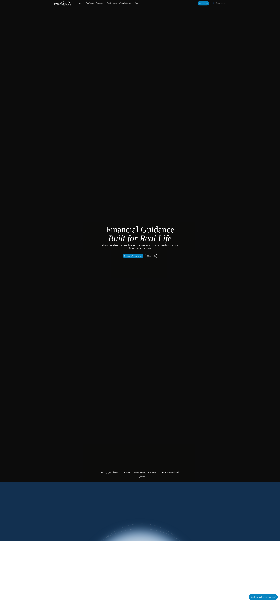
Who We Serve (125, 3)
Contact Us (203, 3)
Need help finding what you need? (263, 597)
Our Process (112, 3)
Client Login (220, 3)
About (81, 3)
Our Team (90, 3)
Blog (136, 3)
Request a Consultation (133, 256)
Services (100, 3)
